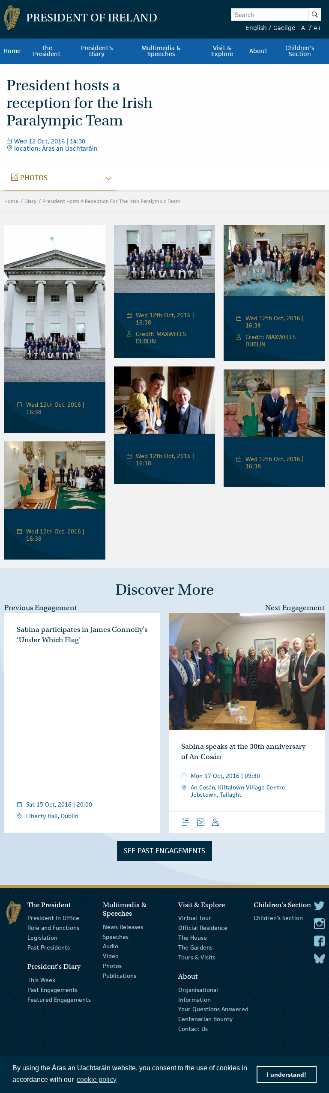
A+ (317, 28)
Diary (30, 201)
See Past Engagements (164, 850)
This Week (41, 980)
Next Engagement (295, 607)
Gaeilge (284, 28)
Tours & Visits (196, 957)
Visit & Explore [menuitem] (222, 51)
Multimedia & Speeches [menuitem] (161, 51)
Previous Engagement (40, 607)
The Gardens (195, 947)
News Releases (123, 927)
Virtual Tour (194, 918)
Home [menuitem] (12, 51)
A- (304, 28)
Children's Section (278, 918)
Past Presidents (48, 947)
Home (11, 201)
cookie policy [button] (97, 1079)
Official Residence (202, 928)
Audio (110, 946)
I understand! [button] (286, 1074)
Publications (119, 976)
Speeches (116, 936)
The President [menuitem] (46, 51)
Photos (112, 966)
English (256, 28)
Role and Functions (53, 928)
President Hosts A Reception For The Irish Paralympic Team (111, 201)
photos (29, 177)
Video (111, 956)
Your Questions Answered (213, 1009)
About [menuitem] (258, 51)
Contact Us (193, 1029)
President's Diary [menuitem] (97, 51)
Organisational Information (198, 995)
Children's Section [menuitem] (299, 51)
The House (192, 937)
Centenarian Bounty (205, 1019)
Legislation (42, 937)
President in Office (53, 918)
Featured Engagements (59, 999)
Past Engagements (52, 990)
